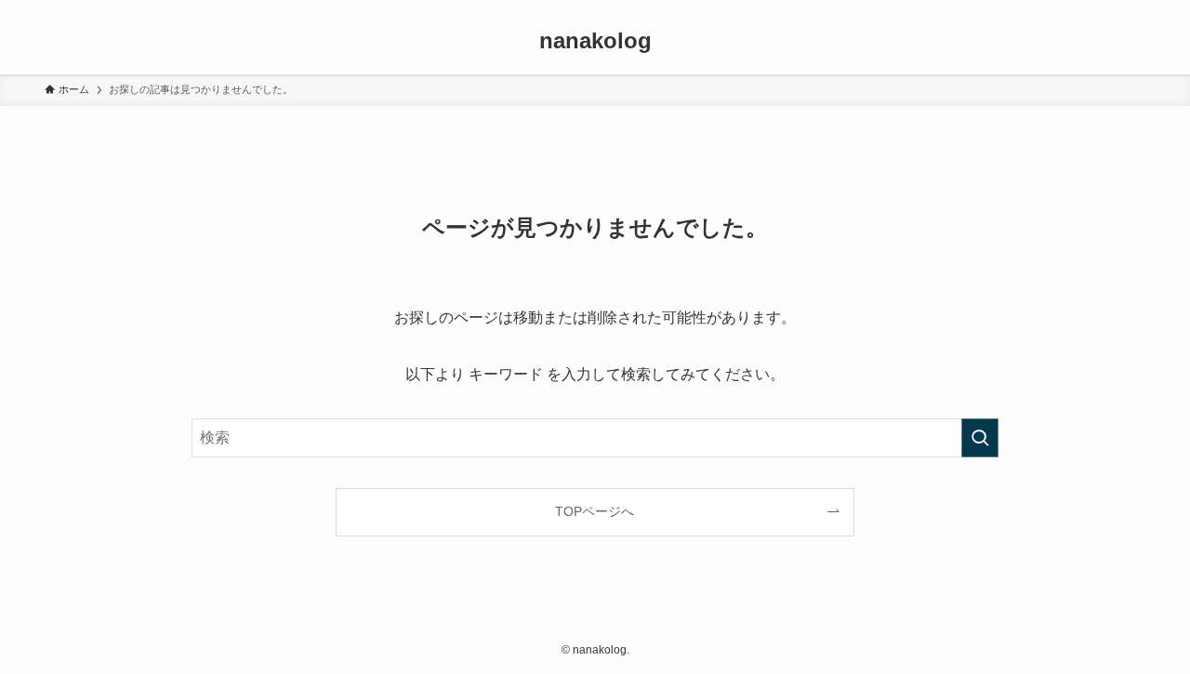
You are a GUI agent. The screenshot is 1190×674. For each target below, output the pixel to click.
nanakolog (595, 41)
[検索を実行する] (979, 437)
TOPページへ (594, 511)
